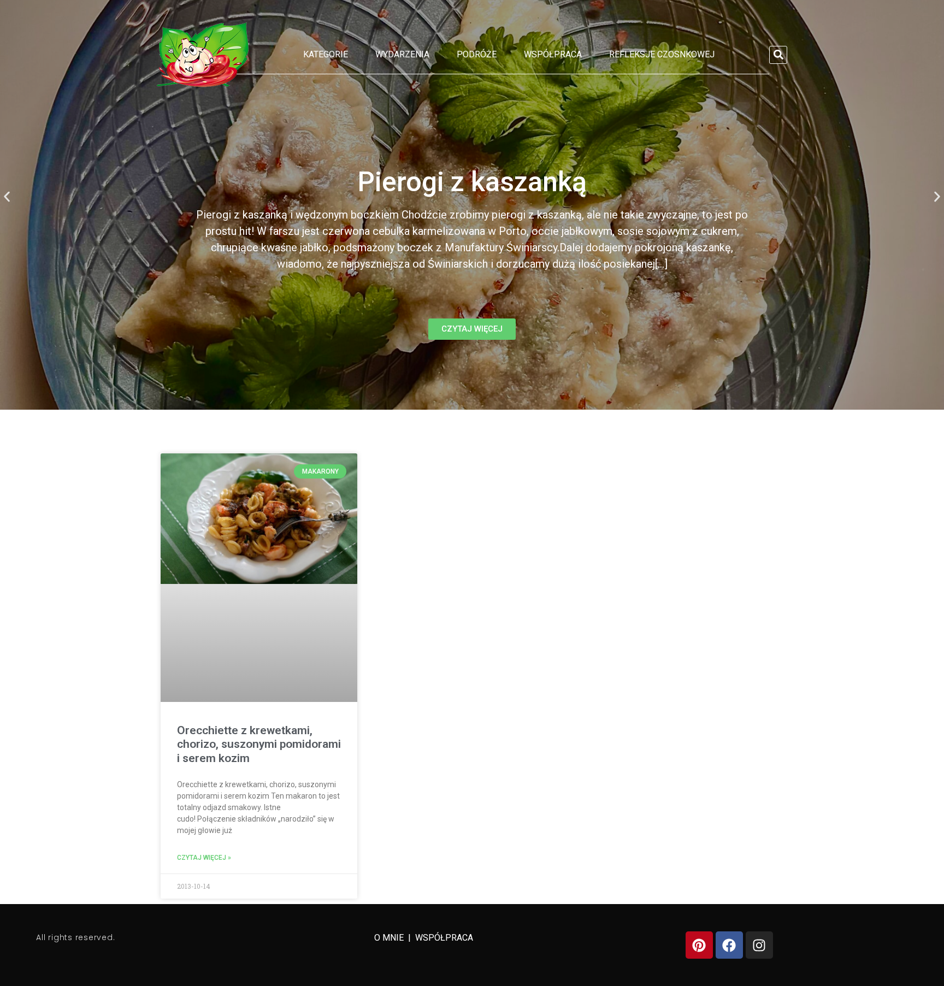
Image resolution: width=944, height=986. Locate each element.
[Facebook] (729, 945)
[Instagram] (759, 945)
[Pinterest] (699, 945)
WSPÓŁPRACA (444, 937)
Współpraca (553, 54)
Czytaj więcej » (204, 857)
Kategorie (325, 54)
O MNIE (390, 937)
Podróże (477, 54)
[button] (778, 55)
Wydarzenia (402, 54)
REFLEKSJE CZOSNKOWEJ (662, 54)
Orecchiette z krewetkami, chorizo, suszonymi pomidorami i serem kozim (259, 744)
